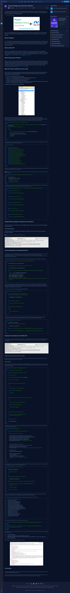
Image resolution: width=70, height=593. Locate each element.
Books (36, 1)
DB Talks (24, 587)
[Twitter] (28, 583)
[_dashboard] (1, 8)
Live (39, 1)
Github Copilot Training (56, 41)
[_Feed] (1, 6)
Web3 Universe (32, 587)
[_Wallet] (1, 10)
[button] (29, 8)
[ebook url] (54, 27)
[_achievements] (1, 14)
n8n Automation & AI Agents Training (58, 45)
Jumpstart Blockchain (43, 587)
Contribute (66, 1)
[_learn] (1, 12)
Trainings (32, 1)
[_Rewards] (1, 19)
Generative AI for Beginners (56, 43)
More (41, 1)
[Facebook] (26, 583)
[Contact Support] (43, 583)
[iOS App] (41, 583)
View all (67, 5)
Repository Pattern (21, 66)
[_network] (1, 15)
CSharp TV (20, 587)
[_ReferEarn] (1, 17)
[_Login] (1, 592)
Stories (17, 587)
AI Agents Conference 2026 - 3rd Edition (59, 11)
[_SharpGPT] (1, 21)
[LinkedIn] (31, 583)
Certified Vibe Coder (55, 39)
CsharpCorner (28, 54)
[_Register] (1, 589)
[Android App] (38, 583)
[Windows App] (36, 583)
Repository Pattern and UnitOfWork (22, 289)
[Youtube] (34, 583)
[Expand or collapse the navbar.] (1, 4)
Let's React (27, 587)
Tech (19, 1)
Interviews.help (37, 587)
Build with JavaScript (50, 587)
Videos (25, 1)
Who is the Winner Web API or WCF (15, 54)
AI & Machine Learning (55, 32)
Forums (28, 1)
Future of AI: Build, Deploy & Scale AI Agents (60, 8)
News (22, 1)
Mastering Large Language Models (57, 34)
